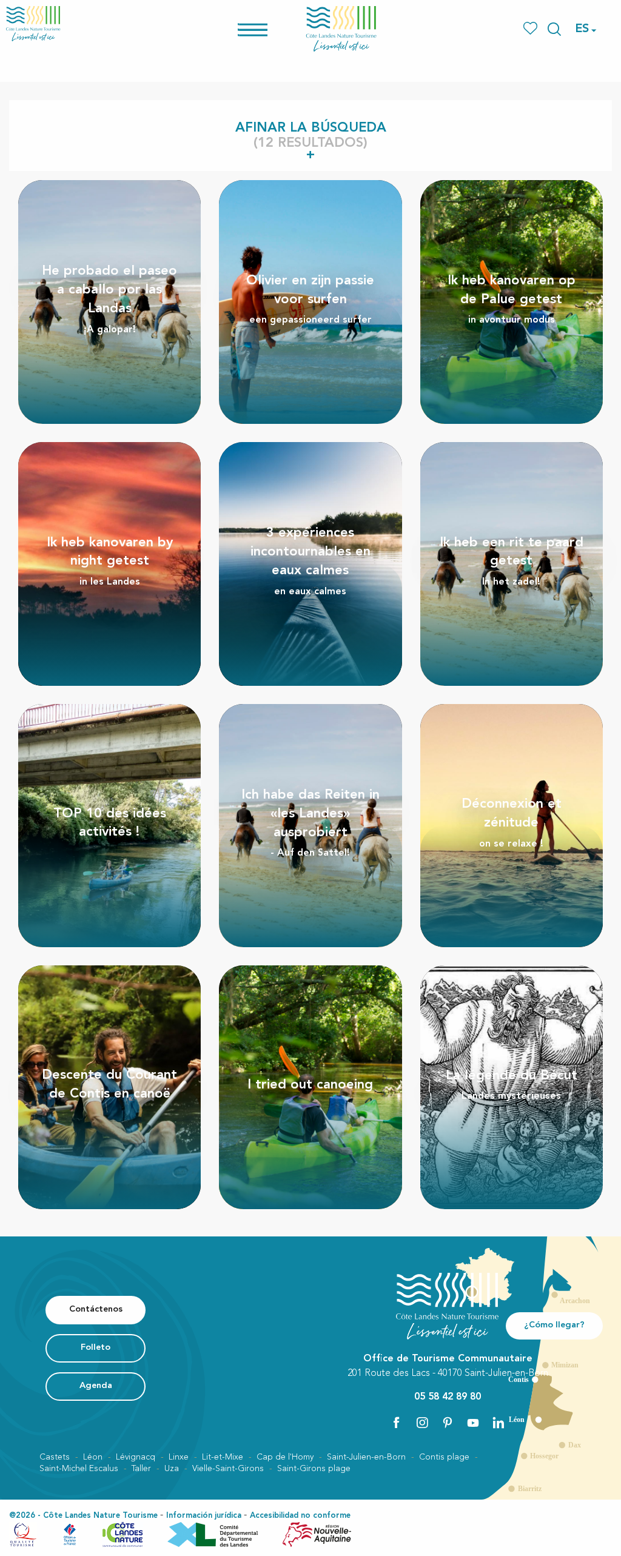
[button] (554, 29)
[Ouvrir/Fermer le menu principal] (268, 29)
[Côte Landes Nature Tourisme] (341, 29)
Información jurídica (203, 1516)
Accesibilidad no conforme (300, 1516)
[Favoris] (531, 28)
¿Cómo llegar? (554, 1325)
